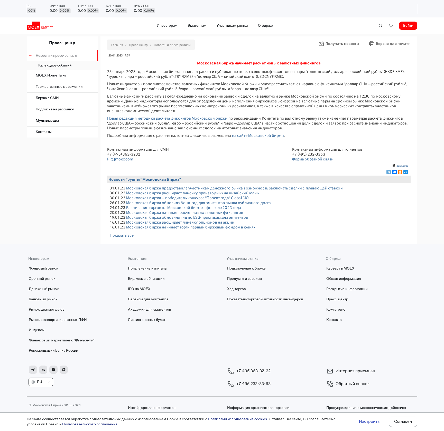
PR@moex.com (120, 159)
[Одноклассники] (400, 172)
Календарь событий (54, 65)
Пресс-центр (62, 43)
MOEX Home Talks (51, 75)
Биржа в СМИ (47, 98)
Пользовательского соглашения (89, 424)
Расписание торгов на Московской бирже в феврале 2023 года (183, 207)
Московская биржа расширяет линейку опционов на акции (180, 222)
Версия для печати (393, 43)
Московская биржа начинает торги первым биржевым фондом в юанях (190, 227)
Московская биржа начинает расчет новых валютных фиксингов (184, 212)
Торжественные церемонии (59, 87)
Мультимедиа (47, 120)
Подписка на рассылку (55, 109)
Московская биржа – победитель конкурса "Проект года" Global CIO (187, 197)
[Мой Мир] (405, 172)
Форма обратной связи (313, 159)
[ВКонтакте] (394, 172)
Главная (117, 45)
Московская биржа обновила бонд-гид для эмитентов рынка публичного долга (198, 202)
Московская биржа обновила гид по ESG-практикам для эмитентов (187, 217)
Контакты (44, 132)
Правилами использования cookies (237, 419)
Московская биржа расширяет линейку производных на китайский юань (192, 192)
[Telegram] (388, 172)
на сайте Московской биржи (258, 135)
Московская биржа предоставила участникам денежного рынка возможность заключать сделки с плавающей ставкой (234, 188)
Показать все (122, 235)
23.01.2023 (402, 165)
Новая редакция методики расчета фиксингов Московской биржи (167, 118)
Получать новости (342, 43)
